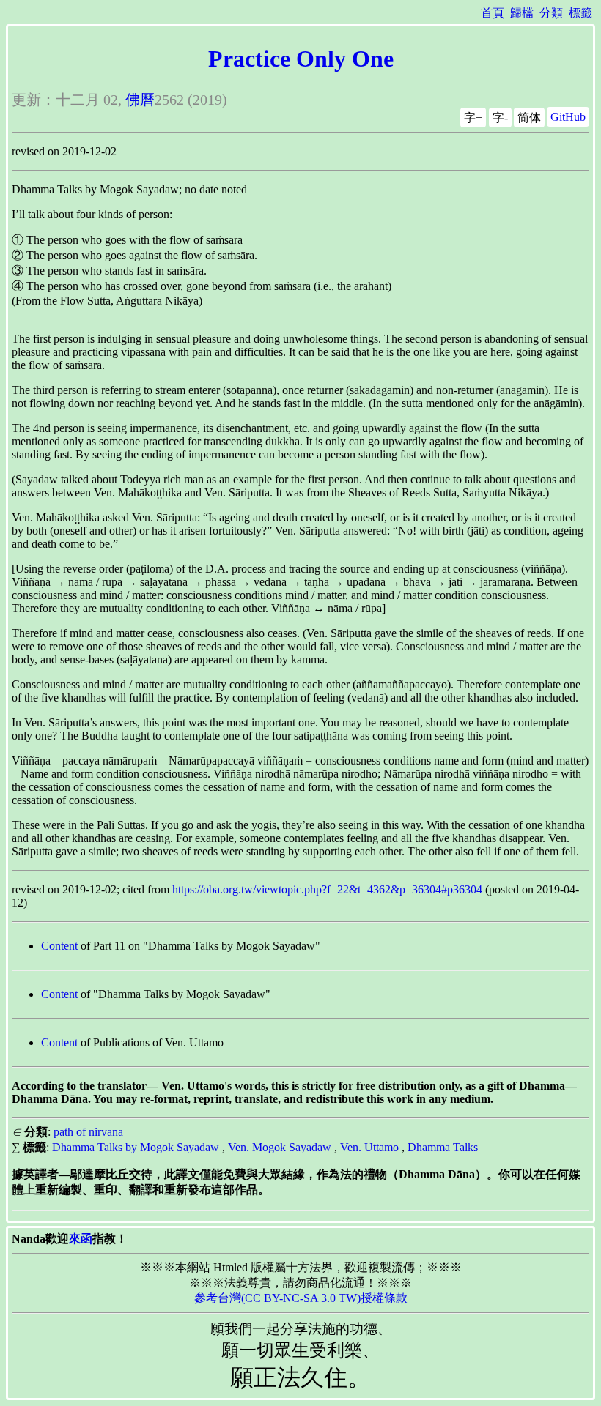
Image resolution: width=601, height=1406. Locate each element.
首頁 (492, 13)
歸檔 (522, 13)
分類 (551, 13)
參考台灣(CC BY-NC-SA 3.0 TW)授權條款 (301, 1298)
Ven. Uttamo (369, 1147)
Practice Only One (301, 58)
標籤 (580, 13)
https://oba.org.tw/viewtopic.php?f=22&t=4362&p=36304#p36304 (327, 889)
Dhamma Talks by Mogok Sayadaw (135, 1147)
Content (59, 946)
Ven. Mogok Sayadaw (279, 1147)
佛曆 (140, 100)
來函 (80, 1238)
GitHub (568, 117)
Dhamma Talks (443, 1147)
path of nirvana (88, 1132)
